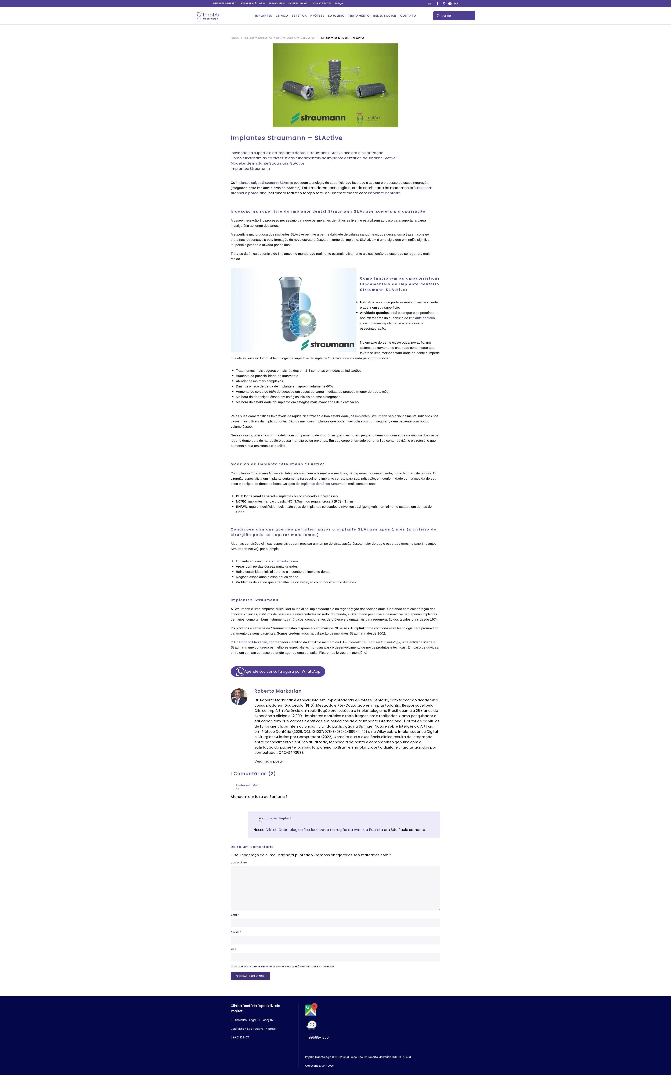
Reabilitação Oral (253, 3)
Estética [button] (299, 16)
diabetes (349, 582)
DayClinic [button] (336, 16)
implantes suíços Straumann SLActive (264, 182)
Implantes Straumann (250, 168)
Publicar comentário (250, 975)
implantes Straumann (371, 416)
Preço (339, 3)
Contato (408, 16)
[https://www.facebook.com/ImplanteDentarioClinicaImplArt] (437, 3)
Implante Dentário (225, 3)
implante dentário (422, 318)
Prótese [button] (317, 16)
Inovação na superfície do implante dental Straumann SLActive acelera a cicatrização (307, 152)
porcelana (257, 193)
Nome (235, 915)
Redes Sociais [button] (385, 16)
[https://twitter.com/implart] (444, 3)
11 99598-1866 (317, 1037)
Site (233, 949)
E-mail (236, 932)
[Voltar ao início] (209, 15)
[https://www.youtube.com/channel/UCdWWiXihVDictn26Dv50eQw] (450, 3)
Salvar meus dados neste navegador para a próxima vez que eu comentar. (284, 966)
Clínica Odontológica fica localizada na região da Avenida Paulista (324, 829)
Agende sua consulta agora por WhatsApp (282, 671)
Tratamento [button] (359, 16)
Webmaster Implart (275, 818)
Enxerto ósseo (298, 3)
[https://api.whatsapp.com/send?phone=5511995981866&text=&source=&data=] (456, 3)
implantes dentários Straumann (324, 484)
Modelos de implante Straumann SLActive (268, 163)
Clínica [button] (282, 16)
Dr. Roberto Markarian (250, 642)
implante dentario (384, 193)
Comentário (239, 862)
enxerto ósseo (287, 561)
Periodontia (277, 3)
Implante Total (321, 3)
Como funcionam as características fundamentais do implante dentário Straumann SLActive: (313, 158)
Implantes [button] (263, 16)
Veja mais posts (268, 761)
